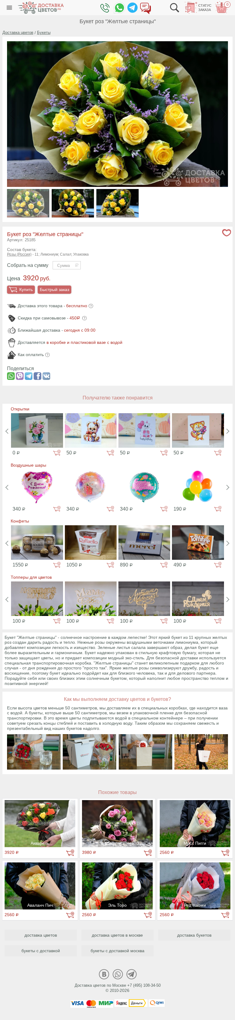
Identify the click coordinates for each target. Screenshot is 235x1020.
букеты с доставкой (40, 950)
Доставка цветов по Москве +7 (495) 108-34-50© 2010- (118, 988)
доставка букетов (194, 935)
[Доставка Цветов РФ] (41, 8)
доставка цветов (40, 935)
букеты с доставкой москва (117, 950)
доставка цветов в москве (117, 935)
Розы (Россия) (19, 254)
